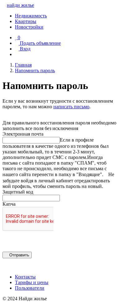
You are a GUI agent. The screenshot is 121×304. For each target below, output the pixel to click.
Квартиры (25, 21)
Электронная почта (22, 134)
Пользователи (29, 288)
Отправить (18, 255)
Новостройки (29, 27)
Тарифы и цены (31, 282)
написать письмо (71, 106)
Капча (9, 204)
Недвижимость (31, 15)
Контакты (25, 276)
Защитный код (17, 191)
